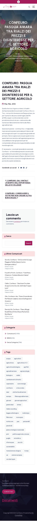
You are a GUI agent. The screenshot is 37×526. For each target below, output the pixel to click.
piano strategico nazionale (15, 430)
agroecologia (24, 371)
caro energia (21, 384)
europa (8, 396)
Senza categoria (12, 342)
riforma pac (10, 442)
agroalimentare (11, 371)
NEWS (9, 338)
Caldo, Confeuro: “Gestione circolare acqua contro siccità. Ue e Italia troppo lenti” (18, 285)
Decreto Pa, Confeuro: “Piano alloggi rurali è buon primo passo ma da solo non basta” (17, 311)
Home (17, 54)
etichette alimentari (19, 392)
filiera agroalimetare (21, 396)
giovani (8, 400)
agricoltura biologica (13, 367)
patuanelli (26, 421)
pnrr (7, 434)
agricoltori (17, 358)
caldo (18, 375)
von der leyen (10, 459)
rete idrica (17, 438)
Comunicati (11, 333)
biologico (9, 375)
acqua (8, 358)
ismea (19, 404)
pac (18, 421)
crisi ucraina (20, 388)
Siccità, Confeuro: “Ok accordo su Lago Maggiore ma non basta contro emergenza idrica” (18, 262)
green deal (9, 404)
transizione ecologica (13, 451)
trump (26, 451)
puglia (8, 438)
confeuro (9, 388)
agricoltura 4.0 (22, 363)
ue (7, 455)
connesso (17, 221)
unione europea (17, 455)
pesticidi (9, 426)
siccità (20, 442)
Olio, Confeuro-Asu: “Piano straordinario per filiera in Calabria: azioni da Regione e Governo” (18, 298)
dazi (7, 392)
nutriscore (9, 421)
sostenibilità (10, 446)
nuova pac (19, 417)
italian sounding (11, 409)
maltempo (25, 413)
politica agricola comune (21, 434)
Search (28, 243)
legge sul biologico (12, 413)
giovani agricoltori (21, 400)
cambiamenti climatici (13, 379)
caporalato (10, 384)
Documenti (10, 500)
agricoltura (10, 363)
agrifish (26, 367)
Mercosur (9, 417)
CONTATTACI (8, 492)
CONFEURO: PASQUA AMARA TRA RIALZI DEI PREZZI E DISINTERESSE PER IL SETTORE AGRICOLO (18, 58)
